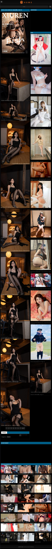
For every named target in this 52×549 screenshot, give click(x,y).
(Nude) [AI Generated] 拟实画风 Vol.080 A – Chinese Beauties (43, 474)
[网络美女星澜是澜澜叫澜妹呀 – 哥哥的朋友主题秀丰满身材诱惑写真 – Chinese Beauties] (26, 469)
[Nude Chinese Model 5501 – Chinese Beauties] (42, 479)
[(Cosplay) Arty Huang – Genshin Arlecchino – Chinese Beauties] (9, 469)
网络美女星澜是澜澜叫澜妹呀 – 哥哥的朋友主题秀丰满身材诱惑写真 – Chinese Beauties (26, 474)
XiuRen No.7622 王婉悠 (5, 512)
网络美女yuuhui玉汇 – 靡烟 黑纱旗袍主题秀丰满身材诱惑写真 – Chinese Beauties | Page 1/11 (40, 180)
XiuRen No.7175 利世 (22, 493)
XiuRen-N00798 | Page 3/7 (36, 66)
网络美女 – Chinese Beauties (23, 532)
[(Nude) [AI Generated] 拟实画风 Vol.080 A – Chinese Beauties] (42, 469)
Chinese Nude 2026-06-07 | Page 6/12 (38, 239)
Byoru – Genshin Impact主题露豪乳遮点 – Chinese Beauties (43, 522)
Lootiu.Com (26, 2)
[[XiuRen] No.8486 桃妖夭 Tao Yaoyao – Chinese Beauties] (26, 508)
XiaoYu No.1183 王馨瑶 (22, 542)
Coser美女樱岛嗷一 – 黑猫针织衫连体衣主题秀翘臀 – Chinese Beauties (9, 493)
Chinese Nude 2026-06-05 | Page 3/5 (38, 95)
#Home (24, 6)
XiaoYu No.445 (38, 542)
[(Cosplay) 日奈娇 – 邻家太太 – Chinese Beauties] (26, 518)
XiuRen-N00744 (38, 493)
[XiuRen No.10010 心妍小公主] (42, 498)
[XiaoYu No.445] (42, 537)
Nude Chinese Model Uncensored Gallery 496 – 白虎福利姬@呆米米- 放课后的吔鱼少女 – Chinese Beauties (26, 483)
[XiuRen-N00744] (42, 489)
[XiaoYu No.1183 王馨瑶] (26, 537)
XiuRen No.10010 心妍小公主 (40, 503)
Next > (23, 428)
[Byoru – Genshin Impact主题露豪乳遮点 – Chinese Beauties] (42, 518)
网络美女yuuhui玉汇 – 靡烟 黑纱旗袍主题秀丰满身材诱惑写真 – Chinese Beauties (43, 512)
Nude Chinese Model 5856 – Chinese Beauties (43, 532)
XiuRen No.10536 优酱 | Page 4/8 (37, 209)
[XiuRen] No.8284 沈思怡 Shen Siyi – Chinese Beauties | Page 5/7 (41, 323)
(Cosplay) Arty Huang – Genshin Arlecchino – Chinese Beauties (9, 474)
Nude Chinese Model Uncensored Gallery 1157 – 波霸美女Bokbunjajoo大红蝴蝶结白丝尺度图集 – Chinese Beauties (9, 532)
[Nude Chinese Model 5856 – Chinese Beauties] (42, 527)
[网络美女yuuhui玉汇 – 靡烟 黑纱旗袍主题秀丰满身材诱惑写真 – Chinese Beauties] (42, 508)
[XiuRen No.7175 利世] (26, 489)
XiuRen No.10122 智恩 (5, 483)
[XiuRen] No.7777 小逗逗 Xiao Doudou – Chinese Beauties (26, 503)
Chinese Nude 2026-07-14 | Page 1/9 (38, 361)
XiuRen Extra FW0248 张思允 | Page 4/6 (38, 128)
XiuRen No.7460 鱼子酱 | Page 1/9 (37, 394)
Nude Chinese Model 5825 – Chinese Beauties (9, 503)
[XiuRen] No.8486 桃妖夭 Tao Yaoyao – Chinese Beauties (26, 512)
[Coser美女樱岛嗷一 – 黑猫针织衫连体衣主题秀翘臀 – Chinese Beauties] (9, 489)
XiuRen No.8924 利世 (5, 542)
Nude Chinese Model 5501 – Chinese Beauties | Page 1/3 (41, 272)
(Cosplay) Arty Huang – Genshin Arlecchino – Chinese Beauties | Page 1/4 (41, 289)
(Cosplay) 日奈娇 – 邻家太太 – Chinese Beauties (26, 522)
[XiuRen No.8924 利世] (9, 537)
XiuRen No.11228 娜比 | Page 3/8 (37, 161)
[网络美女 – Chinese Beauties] (26, 527)
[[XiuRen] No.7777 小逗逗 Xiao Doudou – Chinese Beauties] (26, 498)
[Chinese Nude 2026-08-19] (9, 518)
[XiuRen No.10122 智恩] (9, 479)
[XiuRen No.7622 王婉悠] (9, 508)
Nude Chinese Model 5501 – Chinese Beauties (43, 483)
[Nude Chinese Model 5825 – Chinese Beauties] (9, 498)
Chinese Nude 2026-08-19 (6, 522)
